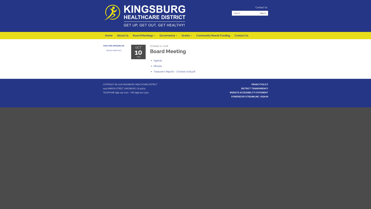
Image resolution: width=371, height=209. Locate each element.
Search (263, 13)
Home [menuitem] (109, 35)
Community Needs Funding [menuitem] (213, 35)
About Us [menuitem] (123, 35)
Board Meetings (114, 50)
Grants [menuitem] (185, 35)
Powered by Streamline (245, 97)
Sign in (264, 97)
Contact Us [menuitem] (241, 35)
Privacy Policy (259, 84)
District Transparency (254, 88)
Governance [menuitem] (167, 35)
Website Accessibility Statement (249, 92)
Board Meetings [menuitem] (143, 35)
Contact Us (261, 7)
